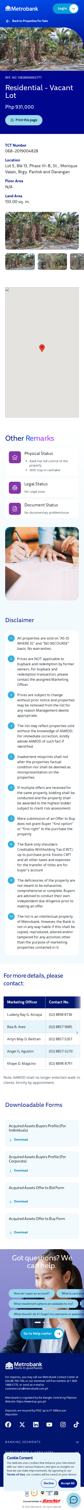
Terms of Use (16, 1474)
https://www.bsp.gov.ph (31, 1401)
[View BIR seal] (49, 1493)
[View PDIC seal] (34, 1493)
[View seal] (27, 1493)
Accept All (68, 1483)
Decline (49, 1483)
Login (62, 8)
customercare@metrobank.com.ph (26, 1388)
